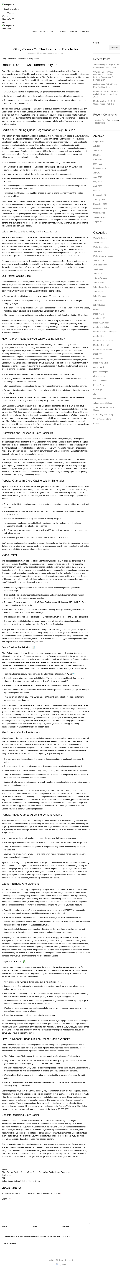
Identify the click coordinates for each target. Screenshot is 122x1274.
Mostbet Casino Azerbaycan (105, 332)
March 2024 (98, 164)
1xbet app (97, 274)
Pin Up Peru (98, 385)
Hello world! (100, 123)
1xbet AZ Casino (100, 278)
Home (4, 40)
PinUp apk (97, 390)
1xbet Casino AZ (100, 283)
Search (96, 43)
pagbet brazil (98, 367)
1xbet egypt (98, 292)
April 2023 (97, 186)
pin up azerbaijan (100, 372)
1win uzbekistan (100, 265)
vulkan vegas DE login (102, 403)
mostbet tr (97, 354)
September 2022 (100, 217)
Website (65, 1226)
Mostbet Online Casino (103, 341)
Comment (6, 1199)
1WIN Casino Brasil (101, 247)
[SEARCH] (117, 9)
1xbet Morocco (99, 296)
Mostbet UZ (98, 358)
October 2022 (99, 213)
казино (96, 423)
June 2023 (97, 177)
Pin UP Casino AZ (101, 381)
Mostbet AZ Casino (101, 323)
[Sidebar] (3, 1271)
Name (5, 1226)
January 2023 (99, 199)
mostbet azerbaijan (101, 327)
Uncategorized (14, 40)
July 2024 (97, 146)
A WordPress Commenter (106, 120)
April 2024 (97, 159)
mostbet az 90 (99, 318)
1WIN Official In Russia (103, 256)
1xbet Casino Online (102, 287)
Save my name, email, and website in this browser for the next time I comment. (37, 1236)
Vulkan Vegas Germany (103, 415)
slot (94, 394)
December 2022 (100, 204)
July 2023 (97, 173)
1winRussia (98, 269)
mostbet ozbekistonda (102, 349)
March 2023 (98, 191)
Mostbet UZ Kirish (100, 363)
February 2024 (99, 168)
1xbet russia (98, 301)
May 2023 (97, 182)
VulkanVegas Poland (102, 419)
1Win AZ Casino (100, 238)
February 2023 (99, 195)
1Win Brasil (98, 243)
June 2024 (97, 151)
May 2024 (97, 155)
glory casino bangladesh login (25, 157)
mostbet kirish (99, 336)
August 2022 (98, 222)
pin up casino (99, 376)
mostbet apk (98, 314)
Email (35, 1226)
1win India (97, 251)
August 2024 (98, 142)
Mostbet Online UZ (101, 345)
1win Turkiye (98, 260)
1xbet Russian (99, 305)
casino (96, 309)
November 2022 (100, 208)
